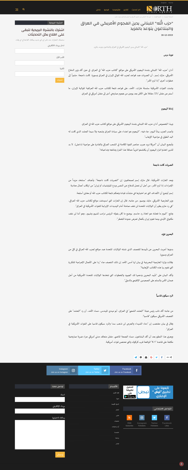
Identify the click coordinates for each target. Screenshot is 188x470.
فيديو (106, 10)
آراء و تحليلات (115, 427)
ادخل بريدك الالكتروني (56, 45)
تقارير (126, 10)
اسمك (62, 394)
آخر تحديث (136, 10)
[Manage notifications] (181, 464)
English (164, 2)
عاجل (98, 10)
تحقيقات (116, 421)
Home (171, 2)
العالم (117, 410)
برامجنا (117, 438)
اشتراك (60, 80)
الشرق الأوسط (115, 404)
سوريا (117, 398)
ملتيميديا (116, 10)
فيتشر (117, 444)
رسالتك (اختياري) (58, 418)
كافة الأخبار (116, 393)
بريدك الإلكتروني (59, 406)
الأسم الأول (60, 57)
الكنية (62, 68)
